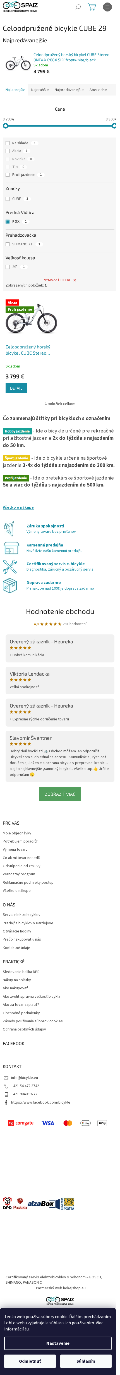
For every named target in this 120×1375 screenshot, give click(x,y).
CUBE (20, 199)
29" (18, 267)
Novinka (22, 159)
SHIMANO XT (26, 244)
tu (27, 1329)
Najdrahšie (40, 90)
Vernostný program (19, 874)
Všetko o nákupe (18, 507)
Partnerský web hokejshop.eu (61, 1288)
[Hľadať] (78, 7)
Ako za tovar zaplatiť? (21, 1005)
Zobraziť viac (60, 794)
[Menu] (107, 7)
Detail (16, 388)
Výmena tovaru (15, 849)
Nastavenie (57, 1343)
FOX (19, 221)
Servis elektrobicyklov (21, 915)
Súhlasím (85, 1361)
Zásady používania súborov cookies (33, 1021)
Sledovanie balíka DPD (21, 972)
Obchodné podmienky (21, 1013)
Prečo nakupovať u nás (22, 939)
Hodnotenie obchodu (60, 611)
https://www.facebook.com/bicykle (40, 1102)
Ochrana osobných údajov (24, 1029)
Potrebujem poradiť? (20, 841)
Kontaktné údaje (16, 948)
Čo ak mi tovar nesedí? (21, 858)
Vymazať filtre (57, 280)
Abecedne (98, 90)
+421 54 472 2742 (25, 1086)
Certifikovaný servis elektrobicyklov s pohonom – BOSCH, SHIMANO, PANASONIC (54, 1279)
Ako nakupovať (15, 988)
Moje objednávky (17, 833)
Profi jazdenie (27, 175)
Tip (18, 167)
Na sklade (24, 143)
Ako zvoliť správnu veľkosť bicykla (31, 996)
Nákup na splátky (17, 980)
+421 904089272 (24, 1094)
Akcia (20, 151)
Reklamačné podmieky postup (28, 882)
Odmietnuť (30, 1361)
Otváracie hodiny (17, 931)
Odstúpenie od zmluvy (21, 866)
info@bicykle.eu (24, 1078)
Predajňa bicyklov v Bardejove (28, 923)
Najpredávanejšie (69, 90)
